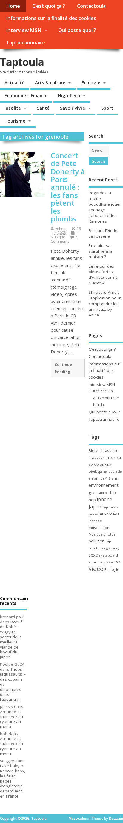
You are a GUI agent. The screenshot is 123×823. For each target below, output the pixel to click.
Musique (58, 236)
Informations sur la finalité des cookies (51, 18)
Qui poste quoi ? (77, 30)
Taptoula (22, 62)
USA (117, 562)
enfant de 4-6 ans (103, 478)
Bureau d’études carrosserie (104, 233)
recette (95, 548)
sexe (93, 555)
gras (92, 492)
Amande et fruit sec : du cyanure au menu (11, 719)
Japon (96, 506)
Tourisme (14, 121)
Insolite (12, 108)
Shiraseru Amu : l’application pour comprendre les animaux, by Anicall (105, 304)
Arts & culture (50, 82)
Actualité (14, 82)
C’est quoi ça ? (48, 6)
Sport (107, 108)
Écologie (91, 82)
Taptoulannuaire (25, 42)
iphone (104, 499)
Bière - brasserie (104, 450)
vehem (61, 228)
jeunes (93, 514)
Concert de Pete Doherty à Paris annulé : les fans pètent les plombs (68, 187)
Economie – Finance (25, 95)
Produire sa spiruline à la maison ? (101, 251)
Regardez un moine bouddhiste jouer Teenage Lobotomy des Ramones (105, 207)
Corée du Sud (100, 464)
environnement (104, 485)
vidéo (96, 569)
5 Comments (64, 239)
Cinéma (112, 457)
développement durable (105, 471)
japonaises (111, 507)
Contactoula (91, 6)
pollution (96, 541)
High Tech (69, 95)
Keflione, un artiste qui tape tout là (106, 397)
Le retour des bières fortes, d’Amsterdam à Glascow (103, 274)
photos (110, 534)
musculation (99, 527)
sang (105, 548)
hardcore (103, 493)
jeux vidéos (109, 514)
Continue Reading (63, 368)
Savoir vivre (72, 108)
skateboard (108, 555)
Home (13, 6)
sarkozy (114, 548)
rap (108, 541)
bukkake (95, 458)
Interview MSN (23, 30)
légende (95, 520)
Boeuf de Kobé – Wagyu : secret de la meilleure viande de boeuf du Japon (11, 639)
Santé (43, 108)
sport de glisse (101, 562)
